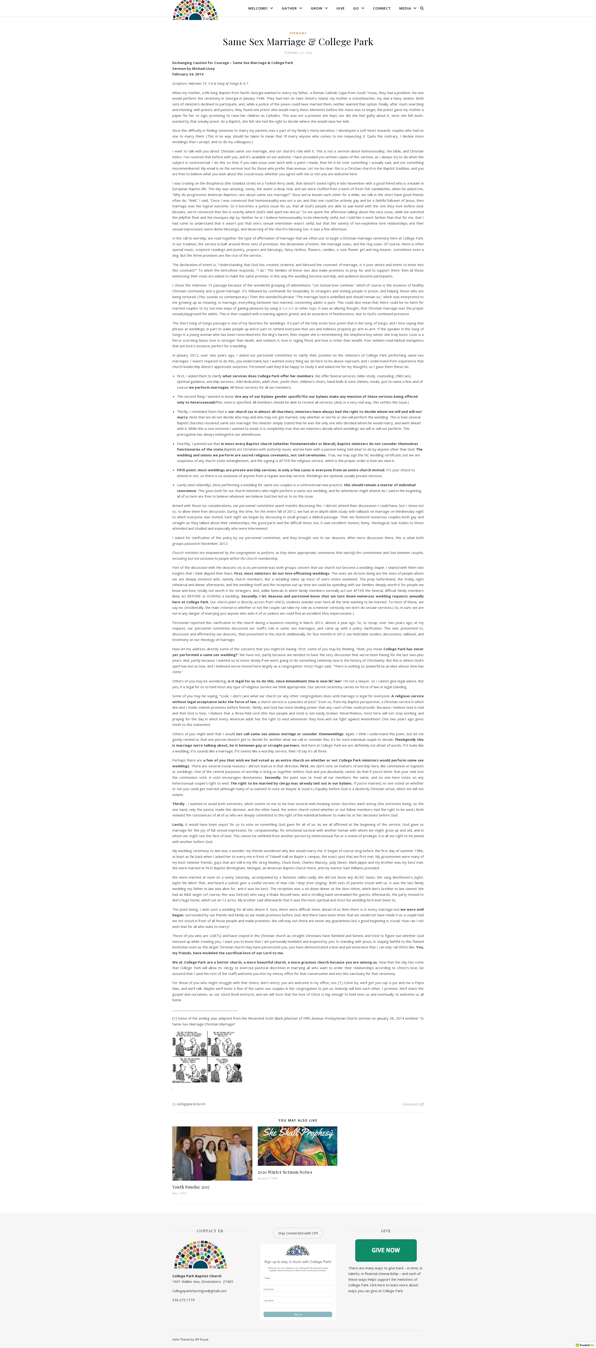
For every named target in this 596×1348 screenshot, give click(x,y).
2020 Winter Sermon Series (285, 1172)
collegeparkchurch (191, 1104)
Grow (316, 8)
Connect (382, 8)
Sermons (298, 33)
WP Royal (201, 1339)
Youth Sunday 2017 (191, 1187)
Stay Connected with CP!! (298, 1233)
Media (405, 8)
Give (340, 8)
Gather (289, 8)
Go (356, 8)
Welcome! (258, 8)
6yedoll (288, 308)
